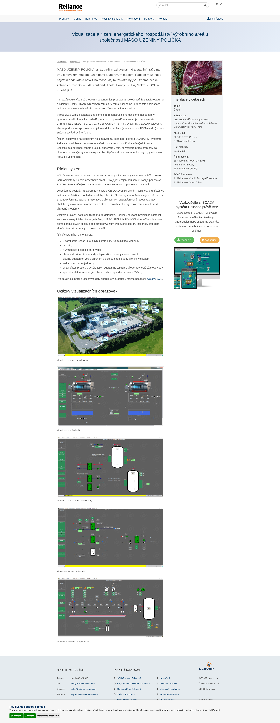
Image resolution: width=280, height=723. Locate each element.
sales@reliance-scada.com (83, 689)
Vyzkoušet (211, 240)
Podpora (149, 18)
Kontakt (163, 18)
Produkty (64, 18)
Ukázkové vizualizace (170, 689)
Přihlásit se (216, 18)
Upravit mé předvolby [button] (48, 715)
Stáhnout (185, 240)
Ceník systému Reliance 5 (129, 689)
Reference (91, 18)
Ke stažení (133, 18)
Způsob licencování (126, 694)
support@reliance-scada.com (84, 694)
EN (221, 4)
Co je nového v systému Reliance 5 (133, 683)
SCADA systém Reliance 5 (129, 678)
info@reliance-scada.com (83, 683)
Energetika (75, 61)
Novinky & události (112, 18)
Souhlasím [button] (16, 715)
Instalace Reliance (168, 683)
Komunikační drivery (169, 694)
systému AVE (154, 278)
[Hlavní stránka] (69, 8)
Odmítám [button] (29, 715)
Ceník (77, 18)
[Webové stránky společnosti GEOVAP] (206, 665)
